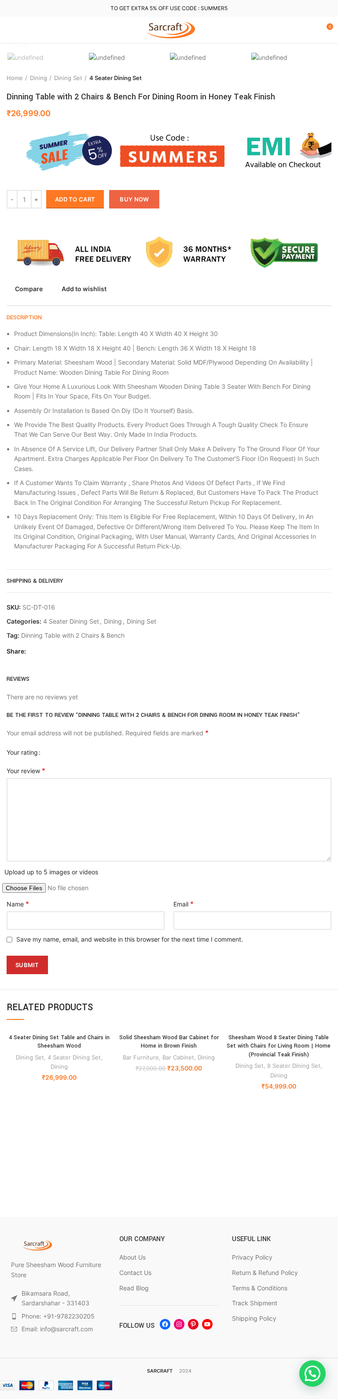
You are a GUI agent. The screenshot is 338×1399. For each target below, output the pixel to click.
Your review (26, 770)
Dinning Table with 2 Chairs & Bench (73, 635)
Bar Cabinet (178, 1057)
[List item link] (56, 1316)
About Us (132, 1257)
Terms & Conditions (259, 1288)
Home (15, 77)
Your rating (22, 752)
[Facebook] (165, 1324)
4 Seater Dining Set (115, 77)
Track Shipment (254, 1303)
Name (18, 903)
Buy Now (134, 199)
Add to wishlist (84, 289)
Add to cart (75, 199)
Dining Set (68, 77)
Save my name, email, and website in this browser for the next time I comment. (129, 939)
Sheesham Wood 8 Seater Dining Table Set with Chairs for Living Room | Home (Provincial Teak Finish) (279, 1046)
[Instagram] (179, 1324)
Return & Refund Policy (265, 1272)
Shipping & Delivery (35, 581)
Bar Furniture (141, 1057)
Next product (327, 78)
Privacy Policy (252, 1257)
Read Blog (134, 1288)
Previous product (309, 78)
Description (24, 317)
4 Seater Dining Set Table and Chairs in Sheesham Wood (59, 1042)
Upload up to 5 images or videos (51, 872)
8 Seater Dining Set (293, 1065)
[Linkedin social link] (55, 651)
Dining (38, 77)
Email (183, 903)
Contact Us (135, 1272)
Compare (29, 289)
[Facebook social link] (35, 651)
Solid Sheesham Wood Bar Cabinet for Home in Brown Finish (169, 1042)
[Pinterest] (193, 1324)
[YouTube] (207, 1324)
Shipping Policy (254, 1318)
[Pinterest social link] (45, 651)
